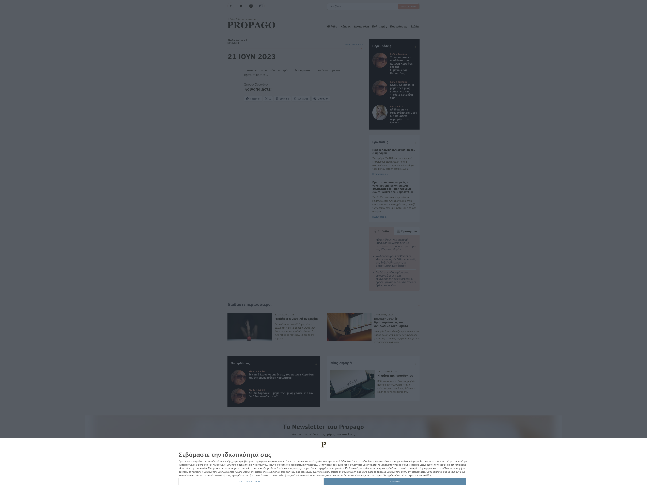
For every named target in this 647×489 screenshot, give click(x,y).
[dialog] (323, 463)
